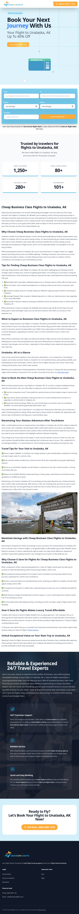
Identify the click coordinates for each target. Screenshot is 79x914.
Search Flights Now (58, 117)
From (5, 92)
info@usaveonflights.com (15, 897)
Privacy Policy (6, 874)
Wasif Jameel (42, 910)
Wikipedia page (62, 372)
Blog (42, 878)
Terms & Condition (8, 878)
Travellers (7, 113)
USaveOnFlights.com (12, 910)
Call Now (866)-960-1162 (18, 45)
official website (33, 630)
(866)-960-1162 (67, 3)
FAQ (42, 874)
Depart (6, 102)
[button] (39, 65)
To (41, 92)
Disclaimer (5, 882)
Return (42, 102)
